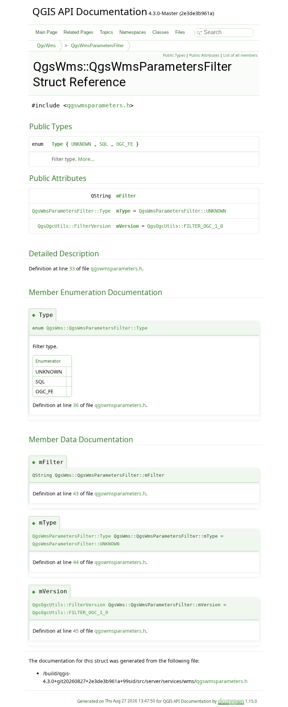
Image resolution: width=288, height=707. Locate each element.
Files (180, 32)
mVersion (127, 226)
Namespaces (132, 32)
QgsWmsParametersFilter (97, 45)
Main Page (46, 32)
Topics (106, 32)
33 (72, 268)
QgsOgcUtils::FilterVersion (74, 226)
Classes (160, 32)
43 (76, 493)
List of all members (240, 55)
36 (76, 405)
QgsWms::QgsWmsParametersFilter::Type (97, 328)
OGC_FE (124, 144)
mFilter (126, 196)
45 (76, 630)
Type (57, 144)
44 (76, 562)
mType (123, 211)
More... (86, 159)
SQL (103, 144)
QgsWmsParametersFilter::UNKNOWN (182, 211)
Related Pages (78, 32)
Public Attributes (204, 55)
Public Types (174, 55)
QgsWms (46, 45)
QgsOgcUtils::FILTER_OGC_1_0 (185, 226)
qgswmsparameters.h (98, 105)
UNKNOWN (81, 144)
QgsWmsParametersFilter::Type (71, 211)
